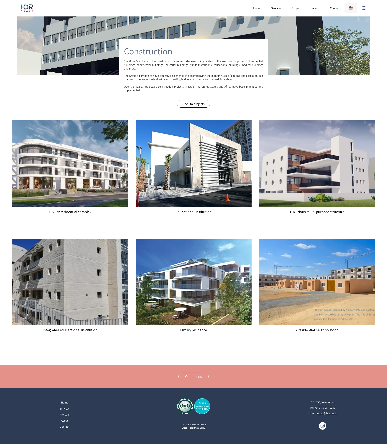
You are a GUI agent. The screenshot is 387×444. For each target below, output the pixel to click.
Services (65, 408)
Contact (64, 426)
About (64, 420)
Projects (64, 414)
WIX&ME (201, 427)
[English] (351, 8)
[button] (276, 8)
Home (64, 402)
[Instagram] (322, 426)
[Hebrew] (363, 8)
